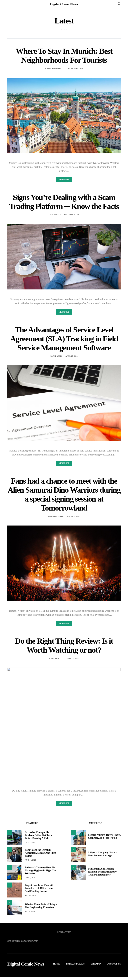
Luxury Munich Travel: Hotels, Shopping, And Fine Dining (104, 836)
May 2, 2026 (30, 911)
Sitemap (96, 964)
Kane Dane (54, 658)
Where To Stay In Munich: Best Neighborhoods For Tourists (64, 55)
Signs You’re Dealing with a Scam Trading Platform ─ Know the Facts (64, 202)
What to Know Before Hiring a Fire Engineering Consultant (41, 906)
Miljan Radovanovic (54, 68)
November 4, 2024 (72, 215)
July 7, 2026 (30, 842)
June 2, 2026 (30, 878)
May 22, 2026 (30, 895)
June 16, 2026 (30, 860)
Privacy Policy (75, 964)
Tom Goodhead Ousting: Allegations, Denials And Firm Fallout (40, 852)
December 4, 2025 (75, 68)
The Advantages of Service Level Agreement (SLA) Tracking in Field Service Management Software (64, 338)
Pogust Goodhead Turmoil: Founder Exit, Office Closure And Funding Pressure (40, 888)
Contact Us (114, 964)
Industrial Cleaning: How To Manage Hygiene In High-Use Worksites (40, 870)
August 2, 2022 (73, 516)
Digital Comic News (64, 4)
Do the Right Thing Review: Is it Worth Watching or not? (64, 645)
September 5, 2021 (70, 658)
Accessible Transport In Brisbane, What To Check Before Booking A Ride (38, 835)
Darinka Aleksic (56, 516)
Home (56, 964)
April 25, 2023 (72, 356)
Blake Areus (56, 356)
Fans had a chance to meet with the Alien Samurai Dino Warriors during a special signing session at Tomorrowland (64, 494)
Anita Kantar (54, 215)
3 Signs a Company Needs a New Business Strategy (102, 854)
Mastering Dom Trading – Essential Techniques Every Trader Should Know (102, 871)
